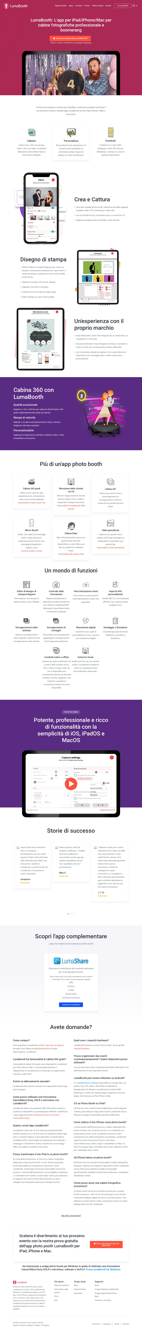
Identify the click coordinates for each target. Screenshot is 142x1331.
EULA (56, 1291)
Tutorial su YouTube (103, 1295)
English (15, 1320)
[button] (68, 908)
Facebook (96, 1319)
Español (30, 1320)
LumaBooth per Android (86, 1078)
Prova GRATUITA (122, 6)
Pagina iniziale (61, 6)
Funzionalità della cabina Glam (71, 549)
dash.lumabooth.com (43, 1043)
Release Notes (80, 1284)
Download (78, 1288)
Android (79, 38)
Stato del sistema (61, 1280)
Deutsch (23, 1320)
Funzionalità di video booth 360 (31, 497)
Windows (87, 38)
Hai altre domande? (71, 1210)
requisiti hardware (81, 1043)
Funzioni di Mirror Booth (31, 546)
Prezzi (87, 6)
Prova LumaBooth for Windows (103, 1264)
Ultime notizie (97, 6)
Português (45, 1320)
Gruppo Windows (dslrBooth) (107, 1284)
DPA (56, 1295)
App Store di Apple (54, 1040)
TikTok (116, 1319)
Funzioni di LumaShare (71, 1000)
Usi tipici (78, 6)
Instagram (107, 1319)
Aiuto (97, 1280)
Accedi (108, 6)
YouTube (125, 1319)
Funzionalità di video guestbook (110, 542)
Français (37, 1320)
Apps (71, 6)
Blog (76, 1280)
